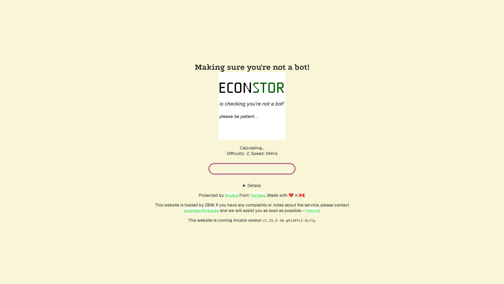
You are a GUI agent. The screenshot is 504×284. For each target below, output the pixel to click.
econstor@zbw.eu (201, 210)
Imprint (313, 210)
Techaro (257, 195)
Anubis (231, 195)
